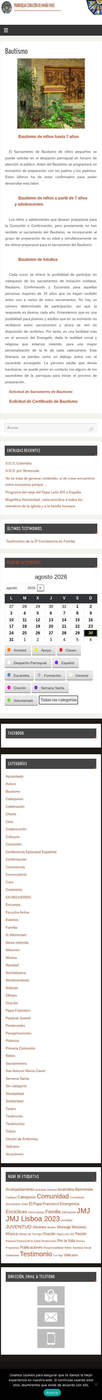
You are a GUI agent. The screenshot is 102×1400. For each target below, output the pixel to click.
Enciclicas (16, 1211)
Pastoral (11, 1240)
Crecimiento (77, 1197)
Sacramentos (16, 1063)
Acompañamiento (20, 1189)
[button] (18, 650)
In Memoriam (16, 935)
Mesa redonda (17, 942)
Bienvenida (84, 1189)
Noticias (12, 988)
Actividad (40, 1189)
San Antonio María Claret (25, 1071)
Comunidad (53, 1196)
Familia (11, 927)
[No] (95, 1384)
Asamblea (66, 1189)
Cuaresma (14, 889)
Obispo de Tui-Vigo (30, 1234)
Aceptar (52, 1393)
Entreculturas (36, 1212)
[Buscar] (91, 429)
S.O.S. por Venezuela (22, 471)
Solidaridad (14, 1101)
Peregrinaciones (18, 1033)
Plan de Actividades (24, 562)
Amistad (52, 1189)
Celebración (15, 806)
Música (11, 958)
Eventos (12, 920)
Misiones (13, 950)
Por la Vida (66, 1240)
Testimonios (15, 1124)
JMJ (83, 1211)
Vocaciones (15, 1154)
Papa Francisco (18, 1010)
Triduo (11, 1131)
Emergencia (69, 1204)
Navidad (12, 965)
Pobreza (12, 1041)
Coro (9, 882)
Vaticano (12, 1146)
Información (69, 1212)
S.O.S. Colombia (18, 463)
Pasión (80, 1234)
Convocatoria (16, 874)
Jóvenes (39, 1227)
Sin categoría (16, 1086)
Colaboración (16, 829)
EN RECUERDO (18, 897)
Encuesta (13, 905)
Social (87, 1247)
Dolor (25, 1204)
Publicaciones (31, 1247)
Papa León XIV (65, 1234)
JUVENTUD (18, 1226)
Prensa (80, 1240)
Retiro (10, 1056)
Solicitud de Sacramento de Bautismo (41, 392)
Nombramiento (17, 980)
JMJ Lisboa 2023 (33, 1218)
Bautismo (13, 791)
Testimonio (14, 1116)
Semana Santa (17, 1078)
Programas (12, 1247)
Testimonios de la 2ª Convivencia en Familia (40, 541)
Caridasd (11, 1197)
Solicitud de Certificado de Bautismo (43, 401)
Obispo (11, 995)
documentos (13, 1204)
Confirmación (16, 859)
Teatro (11, 1109)
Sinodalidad (15, 1094)
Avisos (11, 784)
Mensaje (64, 1227)
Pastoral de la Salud (28, 1240)
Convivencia (15, 867)
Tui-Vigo (58, 1255)
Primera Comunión (20, 1048)
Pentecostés (15, 1025)
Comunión (14, 844)
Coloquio (13, 837)
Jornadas (66, 1220)
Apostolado (14, 776)
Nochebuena (16, 973)
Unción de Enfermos (22, 1139)
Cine (9, 822)
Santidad (78, 1247)
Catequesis (14, 799)
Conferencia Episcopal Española (31, 852)
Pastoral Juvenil (18, 1018)
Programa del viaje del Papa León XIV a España (43, 492)
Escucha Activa (17, 912)
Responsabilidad (53, 1247)
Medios (51, 1227)
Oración (12, 1003)
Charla (11, 814)
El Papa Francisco (44, 1204)
